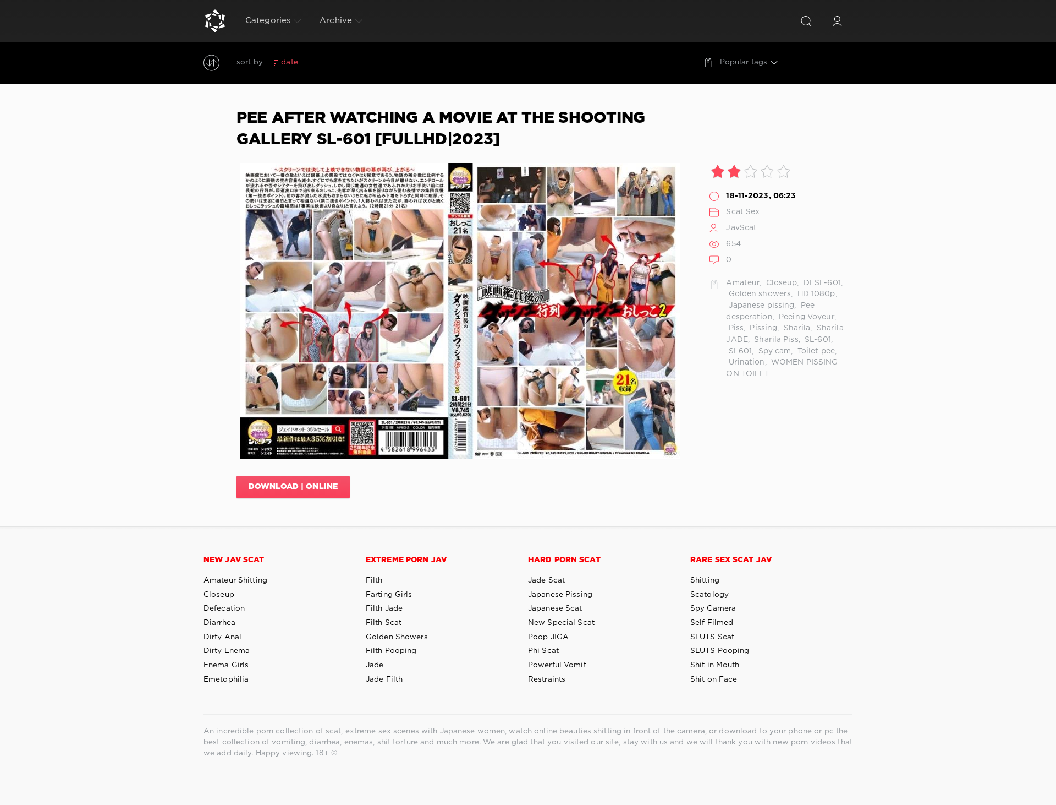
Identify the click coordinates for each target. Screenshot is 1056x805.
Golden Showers (397, 637)
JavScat (741, 228)
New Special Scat (561, 622)
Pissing (762, 328)
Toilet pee (815, 351)
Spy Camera (713, 608)
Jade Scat (546, 580)
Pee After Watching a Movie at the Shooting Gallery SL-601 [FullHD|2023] (441, 128)
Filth (374, 580)
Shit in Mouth (715, 665)
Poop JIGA (548, 637)
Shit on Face (713, 679)
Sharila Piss (775, 339)
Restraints (546, 679)
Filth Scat (384, 622)
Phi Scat (543, 651)
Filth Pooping (391, 651)
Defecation (224, 608)
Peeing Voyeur (805, 317)
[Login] (837, 21)
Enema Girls (226, 665)
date (289, 62)
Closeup (781, 283)
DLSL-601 (821, 283)
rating (318, 62)
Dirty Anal (222, 637)
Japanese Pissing (560, 594)
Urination (745, 362)
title (370, 62)
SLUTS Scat (712, 637)
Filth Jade (384, 608)
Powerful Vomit (557, 665)
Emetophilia (226, 679)
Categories (267, 20)
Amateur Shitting (235, 580)
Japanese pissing (760, 305)
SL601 (739, 351)
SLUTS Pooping (720, 651)
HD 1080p (815, 294)
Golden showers (758, 294)
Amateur (743, 283)
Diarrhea (219, 622)
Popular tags (743, 62)
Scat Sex (743, 212)
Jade (374, 665)
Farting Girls (389, 594)
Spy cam (773, 351)
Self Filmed (711, 622)
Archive (336, 20)
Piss (735, 328)
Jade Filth (384, 679)
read (346, 62)
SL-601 (816, 339)
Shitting (704, 580)
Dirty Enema (227, 651)
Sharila (795, 328)
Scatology (709, 594)
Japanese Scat (555, 608)
